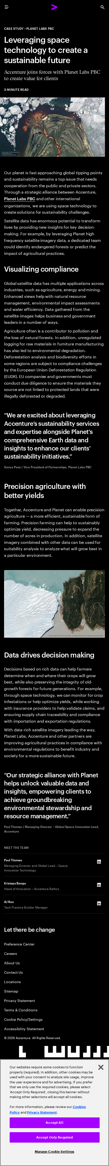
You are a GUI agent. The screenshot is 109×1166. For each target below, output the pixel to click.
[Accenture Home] (54, 7)
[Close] (100, 1067)
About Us (12, 962)
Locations (12, 981)
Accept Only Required (54, 1137)
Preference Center (19, 943)
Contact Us (13, 972)
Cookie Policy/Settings (23, 1019)
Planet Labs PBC (19, 198)
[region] (54, 1112)
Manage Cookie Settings (55, 1151)
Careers (10, 953)
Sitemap (11, 991)
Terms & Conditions (21, 1009)
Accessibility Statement (24, 1028)
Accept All (54, 1122)
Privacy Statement (19, 1000)
